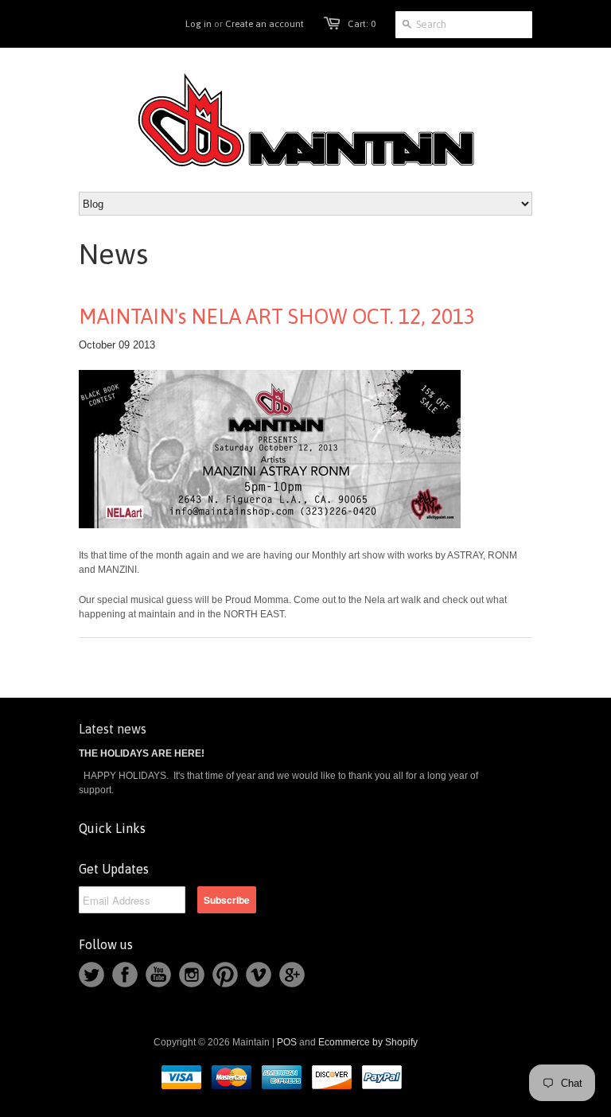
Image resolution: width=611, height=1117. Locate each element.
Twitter (91, 974)
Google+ (292, 974)
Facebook (125, 974)
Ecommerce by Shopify (368, 1042)
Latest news (112, 729)
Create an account (264, 23)
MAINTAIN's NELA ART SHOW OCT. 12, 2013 (277, 317)
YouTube (158, 974)
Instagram (191, 974)
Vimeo (258, 974)
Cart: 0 (362, 23)
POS (287, 1042)
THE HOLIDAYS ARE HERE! (141, 753)
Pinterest (225, 974)
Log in (198, 23)
